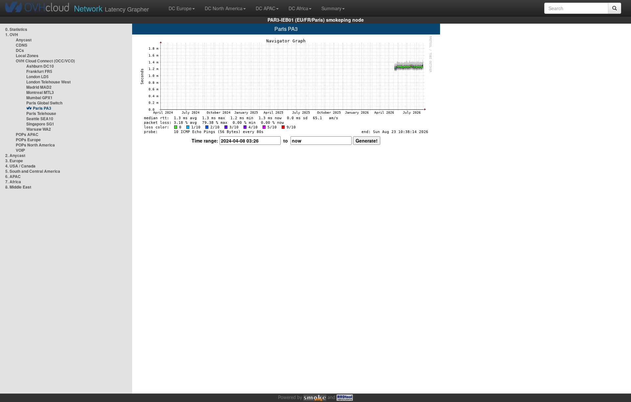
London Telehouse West (48, 82)
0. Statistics (16, 29)
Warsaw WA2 (38, 129)
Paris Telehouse (41, 113)
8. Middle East (18, 187)
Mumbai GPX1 (39, 97)
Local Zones (27, 55)
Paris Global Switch (44, 103)
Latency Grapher (111, 8)
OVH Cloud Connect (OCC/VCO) (45, 61)
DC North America (224, 8)
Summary (331, 8)
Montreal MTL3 (40, 92)
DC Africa (298, 8)
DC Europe (180, 8)
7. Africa (13, 182)
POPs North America (35, 145)
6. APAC (13, 176)
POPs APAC (27, 134)
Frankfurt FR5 (39, 71)
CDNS (21, 45)
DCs (20, 50)
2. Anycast (15, 155)
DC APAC (265, 8)
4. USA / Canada (20, 166)
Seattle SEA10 (39, 119)
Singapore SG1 (40, 124)
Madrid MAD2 (39, 87)
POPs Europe (28, 140)
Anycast (24, 40)
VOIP (20, 150)
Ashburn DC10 (40, 66)
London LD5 (37, 76)
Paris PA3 (42, 108)
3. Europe (14, 161)
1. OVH (11, 34)
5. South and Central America (32, 171)
